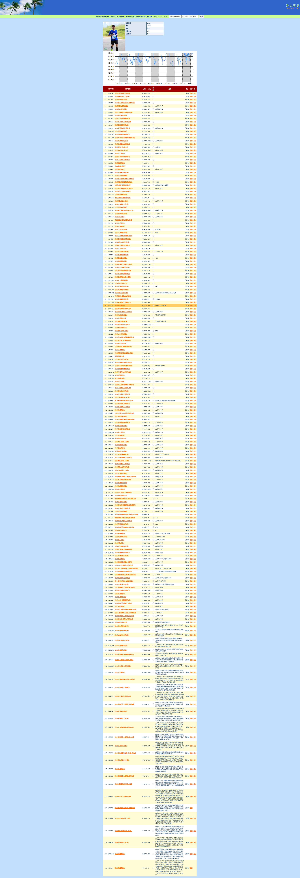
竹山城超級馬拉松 (120, 166)
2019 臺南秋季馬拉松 (121, 426)
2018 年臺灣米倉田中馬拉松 (123, 372)
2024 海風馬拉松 (120, 769)
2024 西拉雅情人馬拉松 (122, 718)
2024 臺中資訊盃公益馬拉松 (123, 696)
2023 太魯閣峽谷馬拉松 (122, 635)
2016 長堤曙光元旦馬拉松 (122, 144)
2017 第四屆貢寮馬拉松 (122, 251)
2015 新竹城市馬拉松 (121, 99)
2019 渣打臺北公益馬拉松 (122, 394)
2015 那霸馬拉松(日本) (121, 140)
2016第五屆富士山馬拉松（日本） (125, 210)
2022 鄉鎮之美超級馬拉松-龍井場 (124, 527)
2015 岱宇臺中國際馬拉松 (122, 134)
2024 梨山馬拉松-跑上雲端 (122, 818)
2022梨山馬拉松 (119, 540)
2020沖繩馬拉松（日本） (122, 470)
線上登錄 (106, 16)
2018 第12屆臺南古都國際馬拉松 (124, 337)
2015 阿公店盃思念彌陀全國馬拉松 (125, 137)
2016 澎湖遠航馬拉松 (121, 207)
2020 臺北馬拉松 (120, 489)
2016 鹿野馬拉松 (120, 163)
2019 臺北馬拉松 (120, 448)
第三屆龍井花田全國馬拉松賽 (123, 220)
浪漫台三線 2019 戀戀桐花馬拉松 (124, 413)
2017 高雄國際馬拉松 (121, 232)
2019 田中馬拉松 (120, 432)
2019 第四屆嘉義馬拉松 (122, 454)
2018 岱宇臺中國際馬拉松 (122, 368)
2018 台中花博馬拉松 (121, 334)
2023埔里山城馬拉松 (121, 622)
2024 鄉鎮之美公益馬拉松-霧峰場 (124, 704)
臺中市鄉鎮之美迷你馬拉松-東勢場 (125, 517)
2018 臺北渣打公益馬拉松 (122, 324)
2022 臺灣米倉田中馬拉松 (122, 552)
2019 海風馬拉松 (120, 410)
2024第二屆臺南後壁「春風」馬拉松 (125, 753)
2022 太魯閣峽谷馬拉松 (122, 555)
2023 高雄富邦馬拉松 (121, 650)
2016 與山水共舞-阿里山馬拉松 (124, 188)
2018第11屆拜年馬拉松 (121, 330)
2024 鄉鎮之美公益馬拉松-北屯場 (124, 737)
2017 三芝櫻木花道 (120, 248)
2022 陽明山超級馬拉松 (122, 524)
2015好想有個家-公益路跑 (122, 93)
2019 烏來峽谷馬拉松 (121, 416)
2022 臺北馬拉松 (120, 559)
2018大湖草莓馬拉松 (121, 327)
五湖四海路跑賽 (119, 356)
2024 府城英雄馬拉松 (121, 711)
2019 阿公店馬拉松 (120, 438)
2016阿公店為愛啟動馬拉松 (123, 191)
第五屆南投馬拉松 (120, 378)
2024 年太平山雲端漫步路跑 (123, 796)
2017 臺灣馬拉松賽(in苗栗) (123, 277)
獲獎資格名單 (140, 16)
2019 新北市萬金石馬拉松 (122, 407)
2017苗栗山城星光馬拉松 (122, 267)
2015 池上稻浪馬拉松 (121, 109)
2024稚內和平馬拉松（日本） (123, 831)
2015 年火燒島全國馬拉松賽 (123, 121)
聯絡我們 (149, 16)
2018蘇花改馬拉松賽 (121, 321)
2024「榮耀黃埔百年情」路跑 (123, 784)
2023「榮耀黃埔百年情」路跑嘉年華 (125, 612)
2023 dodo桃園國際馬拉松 (123, 600)
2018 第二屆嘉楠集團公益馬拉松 (124, 384)
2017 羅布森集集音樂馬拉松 (123, 308)
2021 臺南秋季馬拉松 (121, 536)
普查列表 (99, 16)
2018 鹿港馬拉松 (120, 375)
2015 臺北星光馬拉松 (121, 115)
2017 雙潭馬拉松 (120, 226)
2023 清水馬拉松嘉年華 (122, 626)
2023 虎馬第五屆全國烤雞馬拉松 (124, 654)
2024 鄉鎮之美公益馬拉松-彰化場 (124, 776)
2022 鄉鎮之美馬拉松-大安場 (123, 603)
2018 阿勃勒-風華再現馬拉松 (123, 346)
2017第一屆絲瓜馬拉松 (121, 280)
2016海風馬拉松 (119, 169)
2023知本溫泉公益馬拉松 (122, 640)
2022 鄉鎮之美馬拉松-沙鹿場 (123, 562)
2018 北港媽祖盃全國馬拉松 (123, 388)
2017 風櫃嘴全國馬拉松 (122, 254)
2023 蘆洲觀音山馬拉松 (122, 630)
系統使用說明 (130, 16)
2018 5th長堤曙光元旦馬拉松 (123, 311)
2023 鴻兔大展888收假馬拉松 (123, 571)
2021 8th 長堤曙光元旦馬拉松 (123, 492)
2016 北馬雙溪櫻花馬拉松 (122, 156)
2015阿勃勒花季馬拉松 (121, 106)
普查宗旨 (114, 16)
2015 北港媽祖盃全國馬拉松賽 (123, 112)
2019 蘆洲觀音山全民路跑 (122, 422)
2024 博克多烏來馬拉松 (122, 842)
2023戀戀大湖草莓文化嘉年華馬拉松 (125, 574)
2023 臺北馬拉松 (120, 672)
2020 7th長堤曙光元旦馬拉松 (123, 457)
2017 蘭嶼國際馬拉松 (121, 261)
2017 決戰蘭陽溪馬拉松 (122, 299)
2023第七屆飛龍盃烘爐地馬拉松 (124, 660)
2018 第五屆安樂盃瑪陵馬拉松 (123, 365)
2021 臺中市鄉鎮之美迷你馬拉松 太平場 (126, 514)
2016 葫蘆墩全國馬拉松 (122, 172)
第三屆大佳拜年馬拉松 (121, 147)
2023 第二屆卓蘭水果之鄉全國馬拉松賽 (126, 568)
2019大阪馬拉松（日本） (122, 441)
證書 (191, 93)
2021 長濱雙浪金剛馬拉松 (122, 508)
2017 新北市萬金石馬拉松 (122, 245)
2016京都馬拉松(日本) (121, 150)
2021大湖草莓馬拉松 (121, 495)
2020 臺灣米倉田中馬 (121, 483)
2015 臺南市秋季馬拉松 (122, 125)
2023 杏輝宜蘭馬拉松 (121, 645)
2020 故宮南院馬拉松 (121, 473)
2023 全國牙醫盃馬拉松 (122, 584)
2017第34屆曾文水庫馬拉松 (123, 302)
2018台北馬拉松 (119, 381)
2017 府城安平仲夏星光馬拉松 (123, 264)
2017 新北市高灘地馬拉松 (122, 273)
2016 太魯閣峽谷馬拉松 (122, 204)
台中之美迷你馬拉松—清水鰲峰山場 (125, 498)
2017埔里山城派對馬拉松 (122, 242)
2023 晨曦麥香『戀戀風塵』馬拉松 (125, 587)
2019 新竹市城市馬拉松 (122, 391)
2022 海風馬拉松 (120, 533)
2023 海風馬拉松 (120, 593)
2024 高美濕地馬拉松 (121, 746)
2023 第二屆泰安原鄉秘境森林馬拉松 (125, 609)
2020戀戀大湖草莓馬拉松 (122, 467)
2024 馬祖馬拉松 (120, 868)
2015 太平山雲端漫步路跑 (122, 118)
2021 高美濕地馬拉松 (121, 502)
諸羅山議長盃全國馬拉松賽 (123, 185)
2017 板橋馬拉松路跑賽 (122, 289)
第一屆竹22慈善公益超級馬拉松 (124, 581)
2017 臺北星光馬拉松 (121, 258)
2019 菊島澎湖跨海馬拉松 (122, 429)
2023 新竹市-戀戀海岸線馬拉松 (124, 619)
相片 (195, 93)
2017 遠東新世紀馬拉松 (122, 286)
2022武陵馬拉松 (119, 543)
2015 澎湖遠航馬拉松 (121, 131)
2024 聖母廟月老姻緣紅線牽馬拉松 (125, 808)
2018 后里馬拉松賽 (120, 318)
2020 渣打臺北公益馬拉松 (122, 464)
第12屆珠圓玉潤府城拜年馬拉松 (124, 400)
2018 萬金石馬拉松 (120, 343)
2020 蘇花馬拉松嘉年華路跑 (123, 479)
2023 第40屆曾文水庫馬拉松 (123, 666)
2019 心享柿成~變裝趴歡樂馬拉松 (124, 419)
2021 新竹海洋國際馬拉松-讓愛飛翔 (125, 505)
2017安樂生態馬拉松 (121, 283)
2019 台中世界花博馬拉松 (122, 403)
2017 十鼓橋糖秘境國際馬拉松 (123, 235)
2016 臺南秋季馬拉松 (121, 194)
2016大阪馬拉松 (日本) (121, 201)
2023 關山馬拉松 (120, 606)
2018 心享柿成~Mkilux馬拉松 (123, 362)
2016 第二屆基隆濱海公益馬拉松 (124, 178)
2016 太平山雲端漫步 (121, 175)
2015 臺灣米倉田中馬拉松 (122, 128)
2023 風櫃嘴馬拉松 (120, 597)
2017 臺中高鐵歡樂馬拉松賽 (123, 270)
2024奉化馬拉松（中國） (122, 760)
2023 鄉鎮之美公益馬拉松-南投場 (124, 616)
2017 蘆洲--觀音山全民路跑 (123, 296)
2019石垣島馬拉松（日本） (123, 397)
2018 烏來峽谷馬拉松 (121, 315)
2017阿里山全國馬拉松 (121, 292)
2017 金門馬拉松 (120, 223)
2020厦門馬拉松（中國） (122, 460)
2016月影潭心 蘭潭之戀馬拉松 (123, 182)
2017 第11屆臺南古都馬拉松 (123, 239)
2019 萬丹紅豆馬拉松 (121, 451)
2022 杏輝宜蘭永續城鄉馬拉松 (123, 549)
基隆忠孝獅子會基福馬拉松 (123, 197)
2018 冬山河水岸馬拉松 (122, 359)
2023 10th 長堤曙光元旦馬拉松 (124, 565)
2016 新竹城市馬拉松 (121, 213)
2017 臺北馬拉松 (120, 305)
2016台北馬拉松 (119, 216)
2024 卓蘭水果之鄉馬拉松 (122, 687)
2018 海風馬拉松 (120, 349)
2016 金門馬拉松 (120, 153)
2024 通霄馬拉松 (120, 854)
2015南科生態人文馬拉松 (122, 96)
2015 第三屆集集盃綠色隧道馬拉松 (125, 102)
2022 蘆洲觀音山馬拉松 (122, 546)
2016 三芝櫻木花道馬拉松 (122, 159)
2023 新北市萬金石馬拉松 (122, 590)
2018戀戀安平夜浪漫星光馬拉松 (124, 353)
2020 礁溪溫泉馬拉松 (121, 486)
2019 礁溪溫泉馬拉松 (121, 445)
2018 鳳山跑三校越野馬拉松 (123, 340)
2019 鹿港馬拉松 (120, 435)
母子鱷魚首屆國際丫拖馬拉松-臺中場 (125, 476)
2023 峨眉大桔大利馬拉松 (122, 578)
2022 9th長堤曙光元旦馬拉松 (123, 521)
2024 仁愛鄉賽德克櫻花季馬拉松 (124, 727)
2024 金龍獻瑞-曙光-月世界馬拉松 (125, 679)
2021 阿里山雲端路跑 (121, 511)
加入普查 (121, 16)
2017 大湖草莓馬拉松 (121, 229)
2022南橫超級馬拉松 (121, 530)
